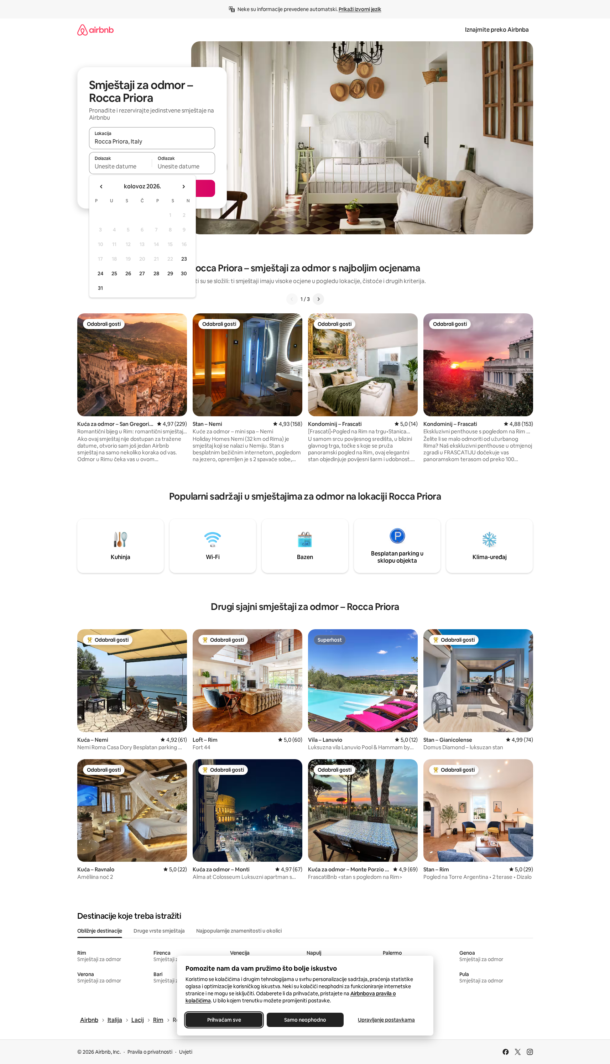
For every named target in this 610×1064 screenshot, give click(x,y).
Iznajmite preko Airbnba (497, 29)
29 (170, 273)
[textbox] (120, 166)
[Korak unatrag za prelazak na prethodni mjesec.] (101, 186)
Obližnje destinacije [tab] (99, 931)
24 (100, 273)
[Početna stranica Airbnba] (95, 30)
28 (156, 273)
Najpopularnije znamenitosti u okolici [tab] (239, 931)
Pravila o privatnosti (149, 1052)
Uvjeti (185, 1052)
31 (100, 288)
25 (114, 273)
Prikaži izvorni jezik (360, 9)
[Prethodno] (292, 299)
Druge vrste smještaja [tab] (159, 931)
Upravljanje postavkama (386, 1020)
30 (184, 273)
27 (142, 273)
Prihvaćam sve (224, 1020)
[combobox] (152, 141)
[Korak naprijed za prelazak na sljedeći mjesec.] (183, 186)
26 (128, 273)
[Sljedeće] (318, 299)
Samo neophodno (305, 1020)
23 (184, 259)
